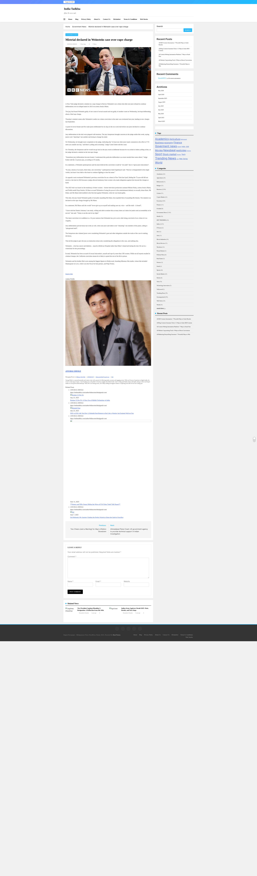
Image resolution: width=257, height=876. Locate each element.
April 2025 (161, 117)
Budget (159, 185)
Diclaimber (117, 19)
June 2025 (161, 110)
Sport (158, 154)
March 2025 (161, 121)
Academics (162, 138)
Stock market (169, 154)
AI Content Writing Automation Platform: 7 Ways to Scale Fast (174, 326)
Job (187, 146)
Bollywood (184, 139)
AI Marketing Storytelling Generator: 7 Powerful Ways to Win (173, 334)
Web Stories (144, 19)
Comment (72, 556)
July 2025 (161, 106)
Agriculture (174, 139)
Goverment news (166, 146)
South (158, 266)
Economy (159, 201)
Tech (183, 154)
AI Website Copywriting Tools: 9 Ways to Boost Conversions (175, 60)
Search (160, 26)
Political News (161, 255)
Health (179, 146)
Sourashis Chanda (84, 613)
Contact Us (106, 19)
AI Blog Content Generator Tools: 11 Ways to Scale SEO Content (174, 323)
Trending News (165, 158)
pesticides (181, 150)
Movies (159, 150)
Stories (179, 154)
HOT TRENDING (161, 220)
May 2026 (161, 90)
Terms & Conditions (130, 19)
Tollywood (160, 289)
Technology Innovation (163, 285)
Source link (69, 274)
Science (189, 150)
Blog (76, 19)
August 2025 (161, 102)
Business (159, 142)
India (183, 147)
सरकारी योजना (160, 308)
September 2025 (162, 98)
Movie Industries (161, 239)
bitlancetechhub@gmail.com (102, 377)
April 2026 (161, 94)
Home (70, 19)
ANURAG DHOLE (72, 44)
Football (159, 208)
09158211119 (90, 377)
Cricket (159, 193)
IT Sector (159, 228)
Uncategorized (161, 297)
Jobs (158, 235)
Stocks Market (161, 274)
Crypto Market (161, 197)
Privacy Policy (86, 19)
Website (127, 581)
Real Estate (160, 258)
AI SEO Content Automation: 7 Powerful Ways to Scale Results (174, 319)
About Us (97, 19)
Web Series (183, 159)
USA (177, 159)
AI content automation (174, 78)
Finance (178, 142)
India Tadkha (72, 8)
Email (98, 581)
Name (70, 581)
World (158, 162)
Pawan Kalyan (160, 251)
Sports (158, 270)
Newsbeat (169, 150)
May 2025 (161, 113)
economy (168, 142)
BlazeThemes (116, 635)
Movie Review (161, 243)
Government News (71, 34)
